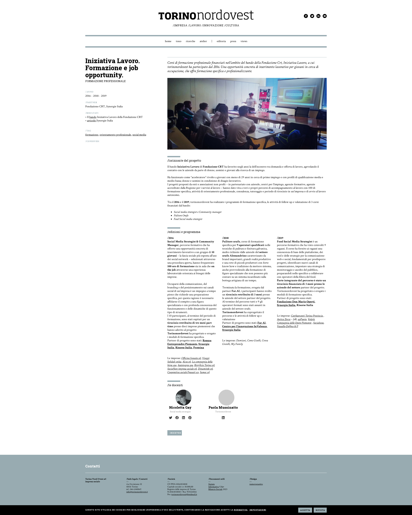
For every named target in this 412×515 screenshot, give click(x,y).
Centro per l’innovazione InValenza (244, 326)
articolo (91, 120)
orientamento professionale (115, 135)
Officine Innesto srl (191, 358)
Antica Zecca (283, 319)
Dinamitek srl (205, 369)
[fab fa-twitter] (170, 417)
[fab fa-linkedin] (183, 417)
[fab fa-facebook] (177, 417)
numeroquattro (256, 484)
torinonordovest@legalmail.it (184, 494)
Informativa (213, 486)
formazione (91, 135)
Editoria (221, 41)
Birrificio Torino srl (204, 365)
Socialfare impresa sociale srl (182, 369)
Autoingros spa (185, 365)
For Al (262, 323)
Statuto (211, 484)
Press (233, 41)
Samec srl (205, 372)
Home (168, 41)
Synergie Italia (231, 330)
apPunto (302, 319)
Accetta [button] (305, 510)
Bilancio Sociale (215, 489)
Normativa (241, 510)
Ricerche (190, 41)
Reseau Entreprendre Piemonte (189, 342)
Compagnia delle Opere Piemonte (294, 323)
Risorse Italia (183, 347)
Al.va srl (187, 362)
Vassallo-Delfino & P (287, 326)
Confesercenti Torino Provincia (307, 316)
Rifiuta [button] (320, 510)
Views (244, 41)
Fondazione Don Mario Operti (296, 301)
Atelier (203, 41)
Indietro (175, 433)
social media (139, 135)
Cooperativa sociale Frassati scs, (183, 372)
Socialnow (318, 323)
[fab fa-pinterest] (190, 417)
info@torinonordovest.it (137, 491)
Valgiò (311, 319)
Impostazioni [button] (257, 510)
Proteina (198, 347)
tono (178, 41)
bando (92, 117)
